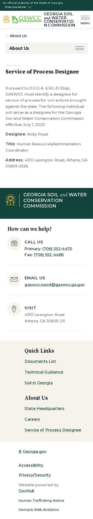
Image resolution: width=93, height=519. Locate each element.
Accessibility (31, 465)
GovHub (26, 491)
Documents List (40, 361)
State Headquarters (44, 408)
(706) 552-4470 (57, 249)
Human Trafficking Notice (41, 500)
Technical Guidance (44, 372)
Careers (32, 419)
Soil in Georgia (39, 383)
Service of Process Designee (53, 430)
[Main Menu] (84, 19)
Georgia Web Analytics (39, 509)
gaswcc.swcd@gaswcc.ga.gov (55, 284)
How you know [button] (15, 7)
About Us (18, 36)
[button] (79, 48)
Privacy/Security (35, 475)
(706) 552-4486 (49, 255)
